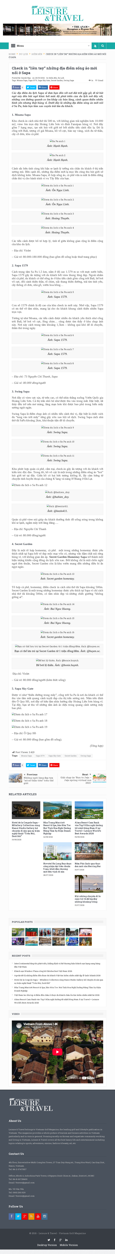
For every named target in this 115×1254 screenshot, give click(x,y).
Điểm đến (53, 78)
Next (85, 774)
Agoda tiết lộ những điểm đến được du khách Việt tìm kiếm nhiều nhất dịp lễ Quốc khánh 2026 (57, 975)
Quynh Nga (26, 78)
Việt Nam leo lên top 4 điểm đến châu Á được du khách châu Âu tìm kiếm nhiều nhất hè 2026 (57, 995)
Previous (32, 774)
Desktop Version (47, 1245)
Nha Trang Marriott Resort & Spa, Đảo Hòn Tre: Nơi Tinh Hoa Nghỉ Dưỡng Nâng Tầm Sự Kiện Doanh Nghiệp (57, 828)
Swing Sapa (69, 80)
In (92, 80)
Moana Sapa (22, 80)
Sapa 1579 (32, 80)
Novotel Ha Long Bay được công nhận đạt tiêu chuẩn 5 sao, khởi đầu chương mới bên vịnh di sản (57, 867)
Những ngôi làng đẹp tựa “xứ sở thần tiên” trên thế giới (38, 780)
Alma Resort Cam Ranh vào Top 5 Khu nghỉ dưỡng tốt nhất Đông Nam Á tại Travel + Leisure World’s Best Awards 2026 (89, 828)
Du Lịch (61, 78)
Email (100, 80)
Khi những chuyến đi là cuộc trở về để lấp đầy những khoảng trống (87, 899)
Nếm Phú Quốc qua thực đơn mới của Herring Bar (88, 865)
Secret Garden (57, 80)
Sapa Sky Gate (44, 80)
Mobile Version (69, 1245)
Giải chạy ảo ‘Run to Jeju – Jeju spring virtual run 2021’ (75, 780)
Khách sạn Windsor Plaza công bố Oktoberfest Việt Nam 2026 (43, 971)
